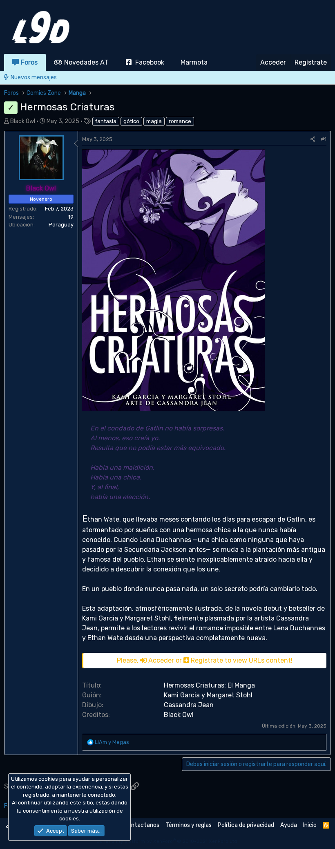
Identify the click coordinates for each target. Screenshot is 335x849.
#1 (323, 139)
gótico (131, 121)
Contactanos (141, 825)
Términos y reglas (188, 825)
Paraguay (61, 225)
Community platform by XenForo (167, 841)
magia (154, 121)
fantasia (105, 121)
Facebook (149, 62)
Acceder (161, 660)
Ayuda (288, 825)
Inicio (310, 825)
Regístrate (207, 660)
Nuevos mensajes (34, 77)
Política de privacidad (246, 825)
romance (180, 121)
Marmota (194, 62)
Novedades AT (86, 62)
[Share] (313, 139)
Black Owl (22, 121)
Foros (29, 62)
